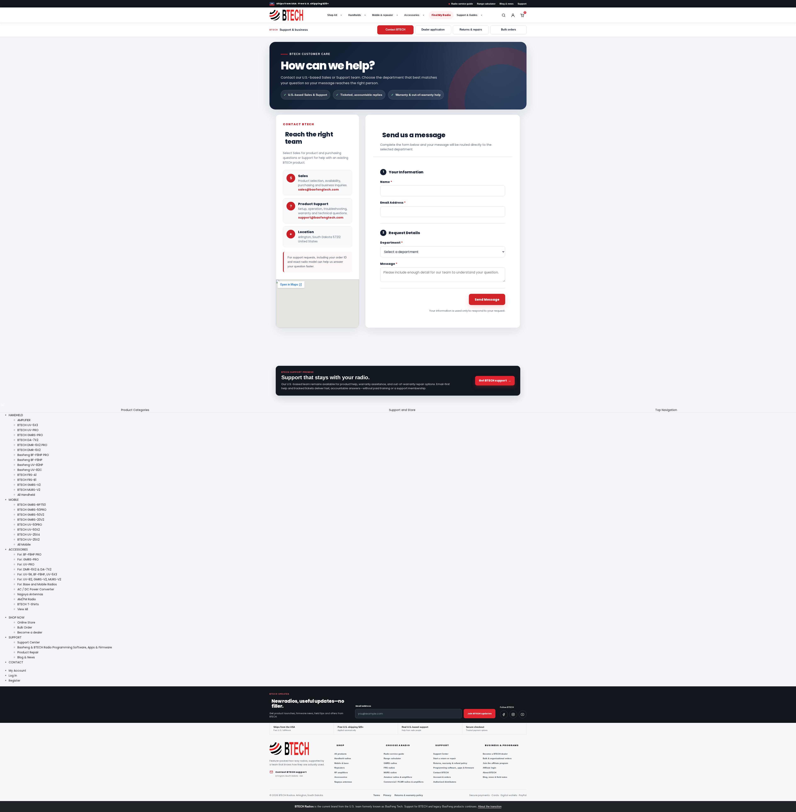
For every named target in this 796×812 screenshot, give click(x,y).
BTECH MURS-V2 (28, 490)
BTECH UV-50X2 (28, 530)
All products (340, 754)
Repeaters (339, 768)
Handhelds (354, 15)
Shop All (332, 15)
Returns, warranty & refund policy (450, 763)
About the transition (489, 806)
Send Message (487, 299)
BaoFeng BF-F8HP (29, 460)
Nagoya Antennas (30, 594)
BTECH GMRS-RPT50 (31, 505)
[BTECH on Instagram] (513, 714)
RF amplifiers (341, 772)
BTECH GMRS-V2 (29, 485)
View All (22, 609)
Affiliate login (489, 768)
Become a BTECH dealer (495, 754)
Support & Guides (467, 15)
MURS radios (390, 772)
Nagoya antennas (343, 782)
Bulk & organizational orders (497, 758)
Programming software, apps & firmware (453, 768)
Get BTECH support (495, 381)
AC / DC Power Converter (35, 589)
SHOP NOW (16, 617)
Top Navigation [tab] (666, 410)
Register (14, 680)
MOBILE (14, 500)
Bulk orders (508, 29)
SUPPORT (15, 637)
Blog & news (506, 3)
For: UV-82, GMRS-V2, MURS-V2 (39, 579)
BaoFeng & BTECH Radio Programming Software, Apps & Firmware (64, 647)
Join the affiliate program (495, 763)
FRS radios (389, 768)
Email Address (393, 203)
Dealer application (433, 29)
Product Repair (28, 652)
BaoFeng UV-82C (29, 470)
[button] (2, 405)
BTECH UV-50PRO (29, 525)
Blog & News (26, 657)
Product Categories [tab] (135, 410)
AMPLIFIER (23, 420)
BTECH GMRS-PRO (30, 435)
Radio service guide (462, 3)
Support (522, 3)
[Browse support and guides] (482, 15)
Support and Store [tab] (402, 410)
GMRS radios (390, 763)
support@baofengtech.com (320, 217)
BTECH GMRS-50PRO (31, 510)
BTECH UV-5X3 (27, 425)
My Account (17, 671)
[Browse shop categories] (342, 15)
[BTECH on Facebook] (504, 714)
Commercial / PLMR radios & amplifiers (403, 782)
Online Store (26, 622)
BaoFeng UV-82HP (30, 465)
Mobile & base (341, 763)
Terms (376, 795)
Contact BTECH (395, 29)
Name (386, 182)
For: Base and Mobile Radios (37, 584)
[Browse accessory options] (424, 15)
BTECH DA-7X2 (27, 440)
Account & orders (442, 777)
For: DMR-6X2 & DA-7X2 (34, 569)
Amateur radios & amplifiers (398, 777)
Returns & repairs (471, 29)
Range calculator (486, 3)
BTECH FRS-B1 (26, 480)
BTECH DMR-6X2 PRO (32, 445)
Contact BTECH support (291, 772)
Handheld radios (342, 758)
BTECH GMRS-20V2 (30, 520)
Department (391, 243)
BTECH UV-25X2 (28, 539)
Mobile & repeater (382, 15)
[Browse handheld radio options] (365, 15)
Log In (13, 675)
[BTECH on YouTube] (523, 714)
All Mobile (24, 544)
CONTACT (16, 662)
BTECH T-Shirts (28, 604)
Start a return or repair (444, 758)
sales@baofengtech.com (318, 189)
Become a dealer (29, 632)
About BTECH (489, 772)
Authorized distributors (444, 782)
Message (388, 264)
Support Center (28, 642)
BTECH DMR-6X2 (29, 450)
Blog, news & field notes (495, 777)
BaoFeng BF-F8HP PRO (33, 455)
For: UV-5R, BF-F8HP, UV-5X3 (37, 574)
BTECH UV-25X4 (28, 534)
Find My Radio (441, 15)
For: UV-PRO (25, 564)
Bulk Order (24, 627)
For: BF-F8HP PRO (29, 554)
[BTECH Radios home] (290, 15)
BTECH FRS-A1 (26, 475)
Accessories (411, 15)
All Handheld (26, 495)
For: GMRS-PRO (28, 559)
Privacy (387, 795)
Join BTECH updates (479, 713)
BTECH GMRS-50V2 (30, 515)
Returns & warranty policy (408, 795)
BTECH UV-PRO (28, 430)
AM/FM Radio (26, 599)
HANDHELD (16, 415)
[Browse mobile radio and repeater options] (398, 15)
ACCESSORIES (18, 549)
